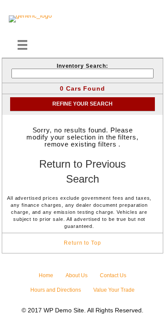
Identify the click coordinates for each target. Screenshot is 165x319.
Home (46, 275)
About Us (77, 275)
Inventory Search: (82, 66)
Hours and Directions (55, 290)
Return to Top (82, 243)
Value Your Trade (114, 290)
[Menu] (22, 45)
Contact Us (113, 275)
